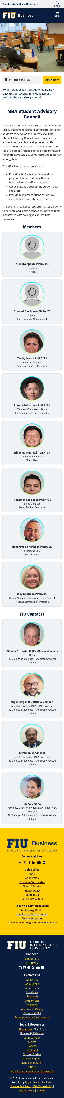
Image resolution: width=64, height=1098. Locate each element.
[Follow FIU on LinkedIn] (25, 967)
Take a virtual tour (32, 899)
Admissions (32, 984)
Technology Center (32, 910)
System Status (32, 1054)
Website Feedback (20, 1086)
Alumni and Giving (32, 1009)
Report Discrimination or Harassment (32, 1071)
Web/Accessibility (43, 1086)
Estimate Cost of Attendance (32, 1017)
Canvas (32, 1046)
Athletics (32, 1005)
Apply (32, 873)
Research (32, 996)
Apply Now (52, 79)
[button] (57, 15)
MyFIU (32, 1041)
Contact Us (32, 894)
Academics (19, 89)
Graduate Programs (40, 89)
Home (6, 89)
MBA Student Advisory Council (22, 97)
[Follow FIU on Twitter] (34, 967)
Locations (32, 992)
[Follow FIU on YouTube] (38, 967)
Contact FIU (32, 958)
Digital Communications (38, 1082)
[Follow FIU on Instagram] (21, 967)
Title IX (32, 1067)
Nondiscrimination (32, 1062)
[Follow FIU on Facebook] (29, 967)
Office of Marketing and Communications (32, 922)
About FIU (32, 979)
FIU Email (32, 1050)
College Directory (32, 918)
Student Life (32, 1000)
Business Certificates (32, 882)
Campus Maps (32, 1037)
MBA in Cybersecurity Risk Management (26, 93)
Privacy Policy (32, 890)
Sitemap (40, 1090)
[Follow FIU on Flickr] (43, 967)
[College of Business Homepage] (18, 15)
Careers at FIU (32, 1013)
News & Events (32, 886)
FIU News (32, 963)
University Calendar (32, 1033)
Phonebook (25, 1029)
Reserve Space (32, 1058)
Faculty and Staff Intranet (32, 914)
